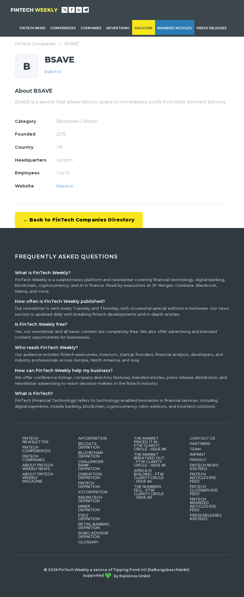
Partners (200, 443)
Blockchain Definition (90, 454)
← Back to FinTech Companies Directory (78, 220)
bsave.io (53, 71)
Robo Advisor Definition (93, 535)
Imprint (198, 454)
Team (195, 449)
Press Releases (212, 28)
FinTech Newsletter (35, 440)
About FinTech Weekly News (37, 467)
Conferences (63, 28)
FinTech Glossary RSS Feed (204, 490)
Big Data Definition (89, 445)
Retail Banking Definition (94, 526)
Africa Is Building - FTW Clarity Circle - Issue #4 (149, 475)
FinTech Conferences (36, 449)
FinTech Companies (35, 43)
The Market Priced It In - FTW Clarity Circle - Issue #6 (150, 443)
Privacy (198, 460)
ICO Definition (92, 492)
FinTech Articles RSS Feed (203, 477)
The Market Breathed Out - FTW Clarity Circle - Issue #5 (150, 459)
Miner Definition (89, 508)
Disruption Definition (90, 476)
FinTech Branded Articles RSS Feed (203, 504)
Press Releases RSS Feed (205, 517)
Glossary (88, 542)
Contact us (202, 438)
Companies (91, 28)
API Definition (92, 438)
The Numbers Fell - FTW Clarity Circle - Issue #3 (149, 492)
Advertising (118, 28)
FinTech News (33, 28)
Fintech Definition (89, 485)
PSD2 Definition (89, 517)
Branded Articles (174, 28)
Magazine (143, 28)
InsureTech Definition (90, 499)
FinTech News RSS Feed (204, 467)
